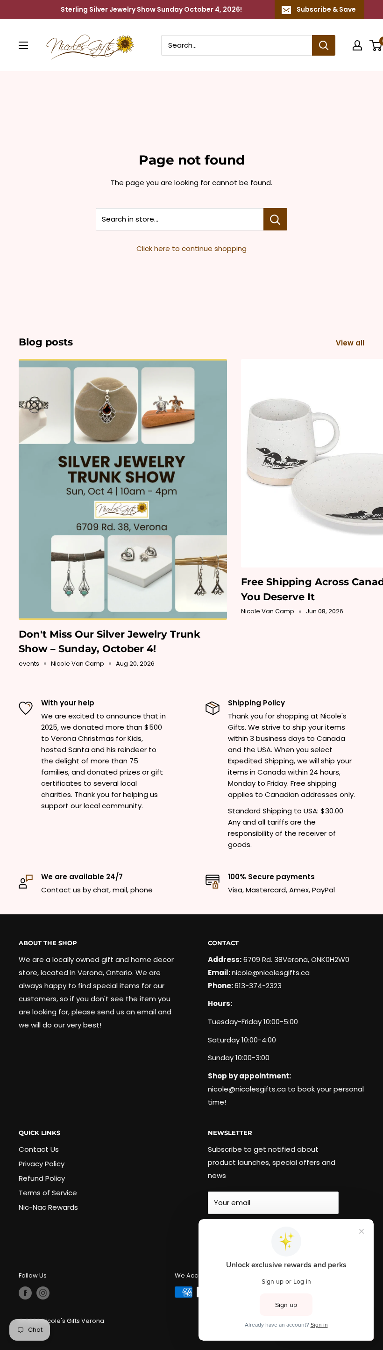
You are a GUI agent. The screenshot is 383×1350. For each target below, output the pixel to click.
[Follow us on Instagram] (43, 1293)
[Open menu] (23, 45)
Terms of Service (48, 1193)
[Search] (323, 45)
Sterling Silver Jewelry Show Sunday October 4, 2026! (151, 9)
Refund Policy (42, 1178)
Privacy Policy (41, 1164)
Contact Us (39, 1149)
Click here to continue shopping (191, 248)
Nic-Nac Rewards (48, 1207)
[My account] (357, 45)
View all (351, 343)
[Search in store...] (275, 219)
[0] (376, 45)
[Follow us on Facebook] (25, 1293)
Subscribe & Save (326, 9)
